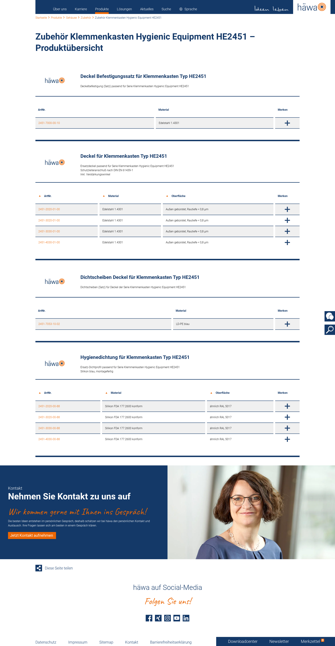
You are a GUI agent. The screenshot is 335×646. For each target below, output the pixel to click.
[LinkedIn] (186, 618)
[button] (188, 9)
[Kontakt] (330, 316)
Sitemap (106, 642)
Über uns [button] (60, 9)
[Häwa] (292, 7)
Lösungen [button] (124, 9)
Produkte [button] (102, 9)
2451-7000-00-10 (49, 123)
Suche (166, 9)
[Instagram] (167, 618)
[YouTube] (176, 618)
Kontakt (131, 642)
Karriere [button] (81, 9)
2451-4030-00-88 (49, 439)
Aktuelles (147, 9)
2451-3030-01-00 (49, 231)
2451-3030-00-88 (49, 428)
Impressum (77, 642)
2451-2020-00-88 (49, 406)
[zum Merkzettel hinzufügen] (287, 123)
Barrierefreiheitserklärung (171, 642)
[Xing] (158, 618)
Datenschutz (45, 642)
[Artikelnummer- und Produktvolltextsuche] (330, 330)
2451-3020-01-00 (49, 220)
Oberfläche (178, 196)
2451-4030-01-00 (49, 242)
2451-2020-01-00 (49, 209)
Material (113, 196)
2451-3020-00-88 (49, 417)
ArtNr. (48, 196)
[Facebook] (149, 618)
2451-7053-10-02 (49, 324)
